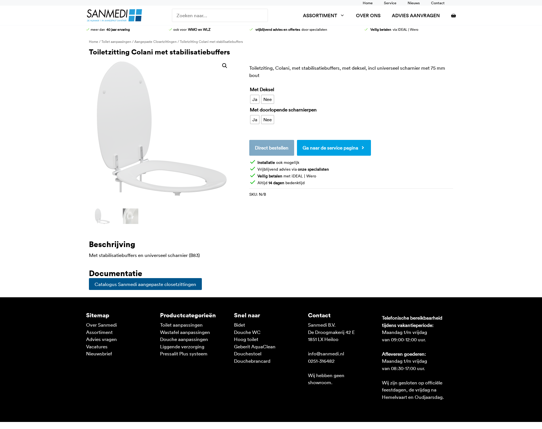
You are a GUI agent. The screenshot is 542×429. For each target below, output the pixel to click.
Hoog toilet (246, 339)
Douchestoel (247, 353)
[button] (225, 66)
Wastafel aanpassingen (185, 332)
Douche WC (247, 332)
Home (368, 2)
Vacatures (97, 346)
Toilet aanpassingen (116, 41)
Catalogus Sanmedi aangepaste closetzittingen (145, 284)
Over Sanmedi (101, 325)
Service (390, 2)
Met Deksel (262, 89)
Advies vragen (101, 339)
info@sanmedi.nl (326, 353)
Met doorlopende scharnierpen (283, 109)
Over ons (368, 15)
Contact (438, 2)
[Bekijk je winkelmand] (450, 15)
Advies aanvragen (416, 15)
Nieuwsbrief (99, 353)
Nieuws (414, 2)
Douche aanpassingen (184, 339)
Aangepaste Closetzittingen (155, 41)
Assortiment (320, 15)
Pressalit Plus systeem (183, 353)
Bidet (239, 325)
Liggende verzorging (182, 346)
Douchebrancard (252, 361)
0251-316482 (321, 361)
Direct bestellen (272, 147)
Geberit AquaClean (255, 346)
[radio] (254, 99)
